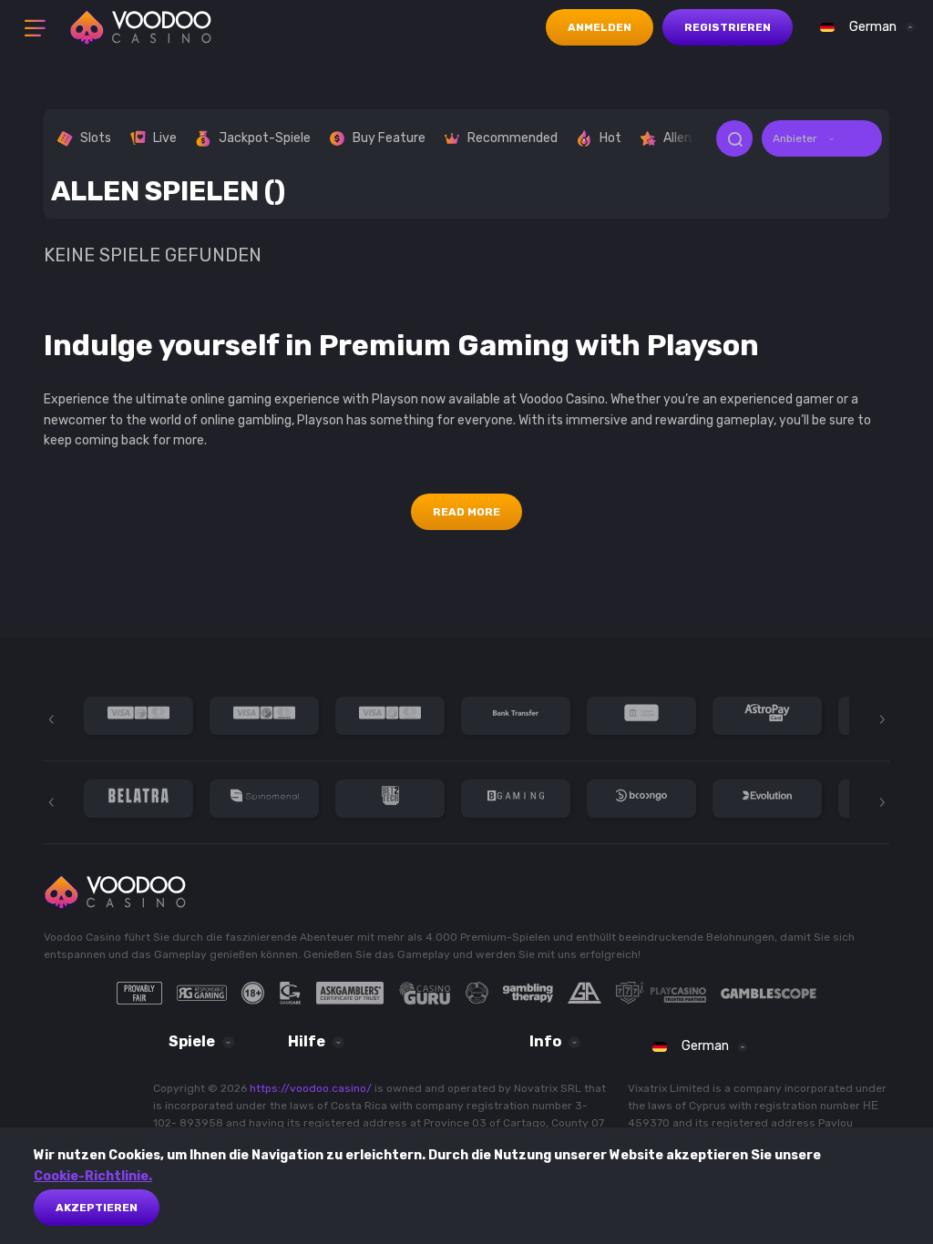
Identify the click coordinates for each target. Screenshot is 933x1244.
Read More (466, 511)
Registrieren (727, 27)
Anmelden (599, 27)
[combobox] (863, 27)
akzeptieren (97, 1207)
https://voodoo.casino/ (311, 1088)
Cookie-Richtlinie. (93, 1176)
